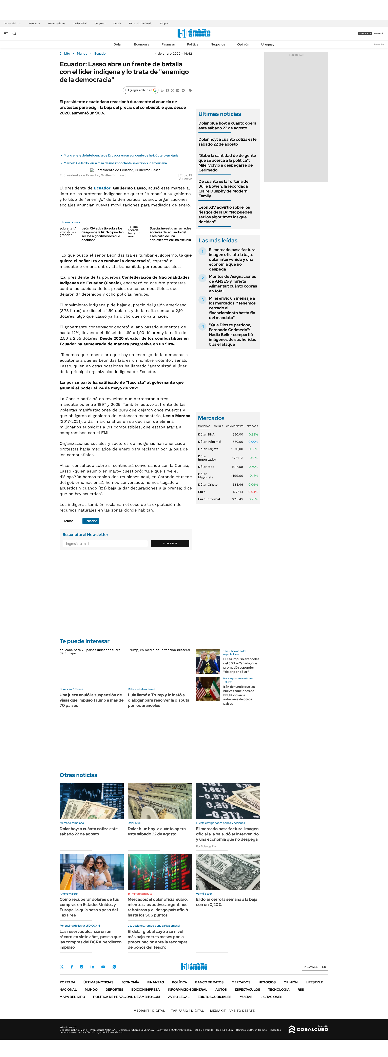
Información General (187, 989)
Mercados (34, 23)
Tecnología (279, 989)
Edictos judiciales (214, 997)
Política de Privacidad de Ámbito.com (126, 997)
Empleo (164, 23)
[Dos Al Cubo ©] (308, 1029)
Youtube (103, 966)
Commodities (235, 426)
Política (192, 44)
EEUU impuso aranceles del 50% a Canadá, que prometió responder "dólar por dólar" (241, 665)
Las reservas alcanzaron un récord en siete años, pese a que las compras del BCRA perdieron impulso (91, 939)
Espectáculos (247, 989)
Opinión (243, 44)
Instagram (81, 967)
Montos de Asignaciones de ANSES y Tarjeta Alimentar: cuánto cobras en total (233, 284)
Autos (221, 989)
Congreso (100, 23)
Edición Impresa (145, 989)
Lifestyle (314, 982)
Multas (245, 997)
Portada (67, 982)
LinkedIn (92, 967)
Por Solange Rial (206, 846)
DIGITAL (149, 1011)
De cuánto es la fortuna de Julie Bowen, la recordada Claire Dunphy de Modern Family (223, 189)
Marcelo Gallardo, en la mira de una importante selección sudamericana (115, 163)
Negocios (218, 44)
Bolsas (218, 426)
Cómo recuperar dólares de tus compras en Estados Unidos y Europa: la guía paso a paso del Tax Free (89, 907)
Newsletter (378, 44)
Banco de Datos (209, 982)
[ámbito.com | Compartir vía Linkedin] (177, 90)
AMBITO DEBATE (232, 1011)
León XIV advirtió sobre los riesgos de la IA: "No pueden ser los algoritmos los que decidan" (102, 234)
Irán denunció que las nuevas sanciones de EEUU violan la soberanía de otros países (239, 695)
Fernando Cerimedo (140, 23)
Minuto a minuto (142, 893)
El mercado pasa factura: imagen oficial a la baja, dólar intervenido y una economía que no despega (232, 259)
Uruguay (267, 44)
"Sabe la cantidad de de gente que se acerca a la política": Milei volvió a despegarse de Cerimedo (227, 163)
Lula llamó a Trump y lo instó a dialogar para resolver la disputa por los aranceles (158, 700)
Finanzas (168, 44)
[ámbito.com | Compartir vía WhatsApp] (162, 90)
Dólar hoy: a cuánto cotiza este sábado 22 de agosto (227, 142)
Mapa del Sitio (72, 997)
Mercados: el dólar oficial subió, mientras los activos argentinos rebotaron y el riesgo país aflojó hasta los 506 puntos (158, 907)
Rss (301, 989)
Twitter (62, 966)
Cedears (252, 426)
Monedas (204, 426)
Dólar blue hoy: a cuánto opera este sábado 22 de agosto (227, 125)
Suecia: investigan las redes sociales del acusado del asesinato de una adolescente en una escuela (170, 234)
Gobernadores (56, 23)
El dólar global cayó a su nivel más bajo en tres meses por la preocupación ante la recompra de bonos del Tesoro (158, 939)
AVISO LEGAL (179, 997)
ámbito (65, 53)
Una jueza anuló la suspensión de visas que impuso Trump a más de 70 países (92, 700)
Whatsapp (114, 967)
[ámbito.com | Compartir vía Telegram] (183, 90)
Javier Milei (79, 23)
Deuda (117, 23)
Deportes (114, 989)
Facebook (72, 967)
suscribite (365, 33)
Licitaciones (271, 997)
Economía (141, 44)
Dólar (118, 44)
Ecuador (100, 53)
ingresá (378, 33)
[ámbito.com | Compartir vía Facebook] (167, 90)
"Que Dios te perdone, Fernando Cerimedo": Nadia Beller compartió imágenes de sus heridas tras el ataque (232, 334)
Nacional (68, 989)
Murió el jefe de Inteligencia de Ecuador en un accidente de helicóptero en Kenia (121, 155)
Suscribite (170, 543)
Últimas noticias (98, 982)
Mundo (82, 53)
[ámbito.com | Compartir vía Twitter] (172, 90)
